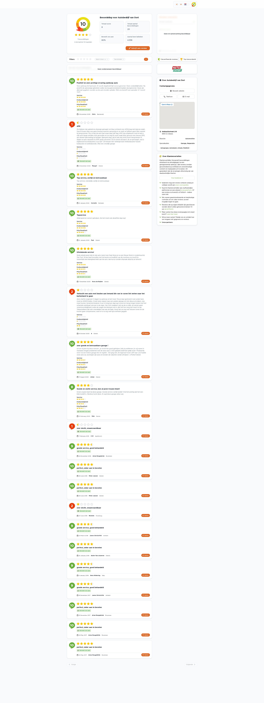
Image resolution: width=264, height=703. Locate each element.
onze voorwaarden (182, 185)
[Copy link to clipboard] (176, 4)
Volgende (189, 664)
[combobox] (102, 59)
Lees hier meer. (172, 214)
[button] (177, 221)
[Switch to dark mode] (181, 4)
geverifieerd (168, 209)
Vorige (73, 664)
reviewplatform (186, 190)
